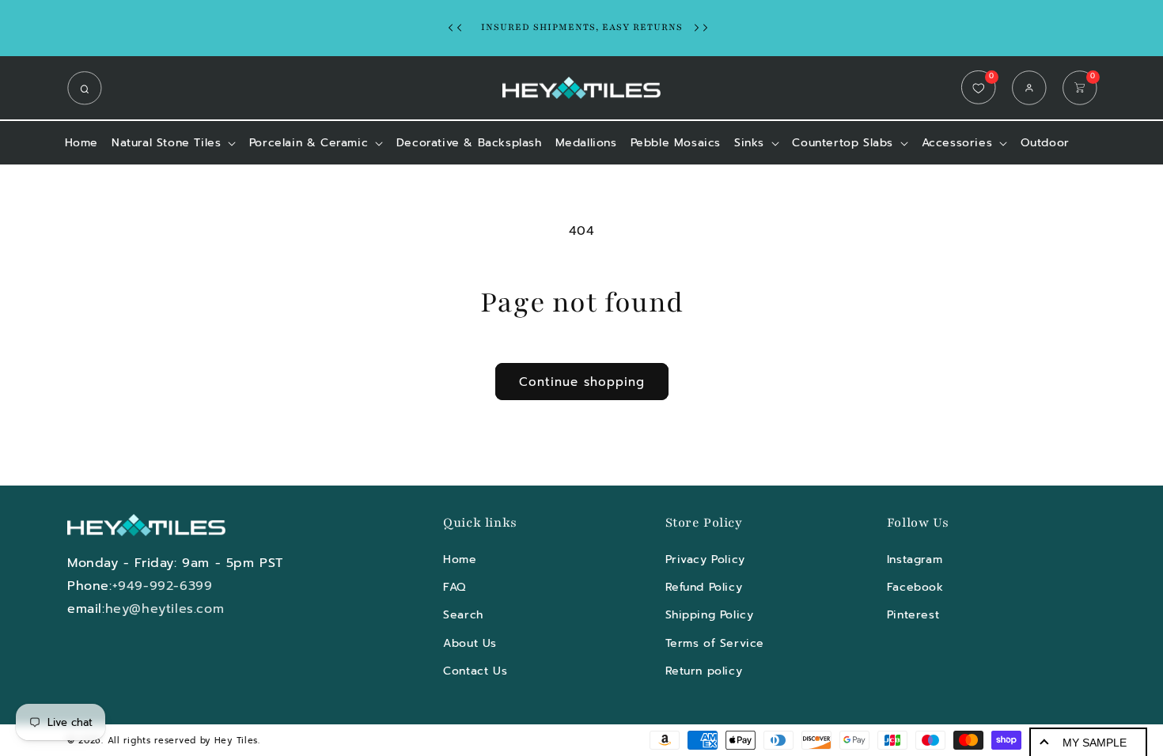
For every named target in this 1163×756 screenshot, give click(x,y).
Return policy (704, 671)
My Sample (1095, 742)
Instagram (914, 559)
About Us (470, 643)
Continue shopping (582, 382)
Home (459, 559)
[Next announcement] (705, 28)
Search (463, 615)
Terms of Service (715, 643)
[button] (88, 87)
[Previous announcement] (458, 28)
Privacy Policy (705, 559)
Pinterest (913, 615)
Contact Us (475, 671)
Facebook (915, 587)
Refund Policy (704, 587)
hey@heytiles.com (165, 608)
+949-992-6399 (162, 585)
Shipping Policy (709, 615)
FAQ (454, 587)
